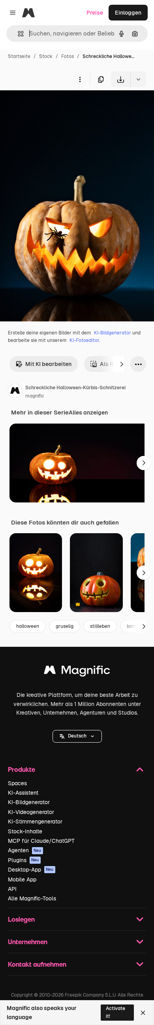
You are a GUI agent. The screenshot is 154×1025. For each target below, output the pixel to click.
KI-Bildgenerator (112, 333)
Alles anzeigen (88, 412)
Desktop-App (31, 869)
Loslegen (21, 919)
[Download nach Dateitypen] (138, 79)
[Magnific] (77, 672)
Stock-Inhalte (25, 831)
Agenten (24, 850)
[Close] (143, 1013)
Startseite (19, 56)
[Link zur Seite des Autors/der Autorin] (15, 392)
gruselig (64, 626)
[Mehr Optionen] (80, 79)
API (12, 888)
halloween (27, 626)
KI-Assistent (23, 792)
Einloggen (128, 12)
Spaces (17, 783)
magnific (34, 396)
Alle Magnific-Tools (32, 898)
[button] (77, 736)
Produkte (21, 769)
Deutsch (77, 736)
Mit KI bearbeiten (48, 364)
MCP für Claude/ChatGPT (41, 840)
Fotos (67, 56)
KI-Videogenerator (31, 812)
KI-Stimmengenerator (35, 821)
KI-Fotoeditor (84, 340)
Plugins (23, 860)
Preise (94, 12)
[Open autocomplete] (17, 34)
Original (50, 105)
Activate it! (115, 1012)
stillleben (100, 626)
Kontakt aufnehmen (37, 964)
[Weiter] (122, 364)
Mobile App (22, 879)
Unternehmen (27, 941)
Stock (46, 56)
